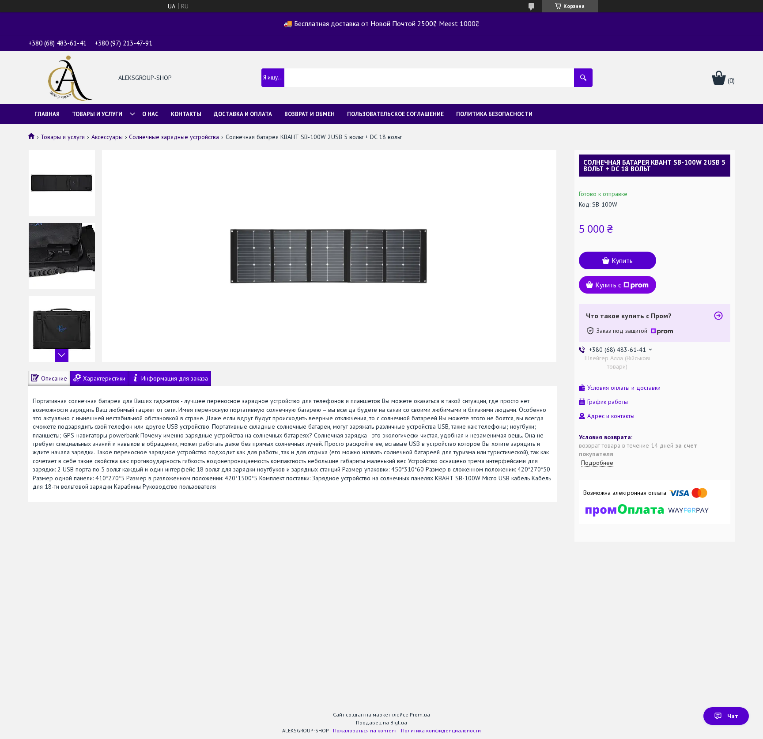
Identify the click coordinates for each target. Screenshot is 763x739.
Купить (622, 260)
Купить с (608, 284)
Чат (732, 716)
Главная (47, 114)
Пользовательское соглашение (395, 114)
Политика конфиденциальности (441, 730)
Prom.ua (420, 714)
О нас (150, 114)
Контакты (186, 114)
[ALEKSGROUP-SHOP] (68, 79)
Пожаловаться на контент (365, 730)
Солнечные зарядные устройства (174, 137)
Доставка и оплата (243, 114)
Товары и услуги (97, 114)
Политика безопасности (494, 114)
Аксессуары (107, 137)
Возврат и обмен (309, 114)
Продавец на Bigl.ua (381, 722)
